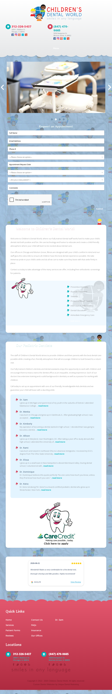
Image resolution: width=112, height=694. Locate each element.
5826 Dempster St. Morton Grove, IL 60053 (62, 34)
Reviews (10, 639)
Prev (2, 87)
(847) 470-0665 (61, 28)
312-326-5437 (21, 26)
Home (9, 623)
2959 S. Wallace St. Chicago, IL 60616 (18, 30)
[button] (31, 575)
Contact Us (37, 623)
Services (10, 629)
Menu (56, 48)
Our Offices (36, 639)
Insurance (36, 634)
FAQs (33, 629)
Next (109, 87)
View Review (76, 582)
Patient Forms (13, 634)
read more (75, 321)
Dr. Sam (59, 623)
